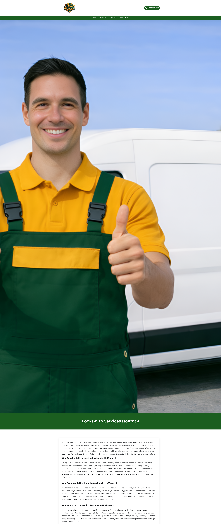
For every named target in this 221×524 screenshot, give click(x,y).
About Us (114, 18)
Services (103, 18)
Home (95, 18)
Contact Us (124, 18)
